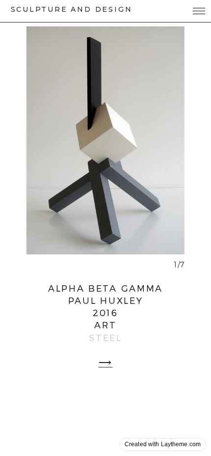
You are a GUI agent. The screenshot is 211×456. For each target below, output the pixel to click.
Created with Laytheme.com (163, 444)
